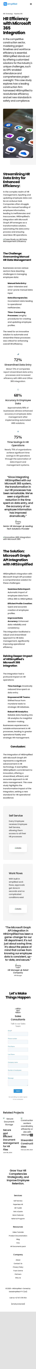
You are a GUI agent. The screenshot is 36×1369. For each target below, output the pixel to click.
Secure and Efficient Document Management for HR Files (11, 1139)
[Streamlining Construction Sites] (27, 1126)
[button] (4, 1135)
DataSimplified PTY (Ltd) (18, 1291)
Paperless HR (18, 13)
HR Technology (8, 13)
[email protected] (18, 1304)
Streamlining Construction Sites (28, 1143)
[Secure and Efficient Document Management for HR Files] (9, 1121)
